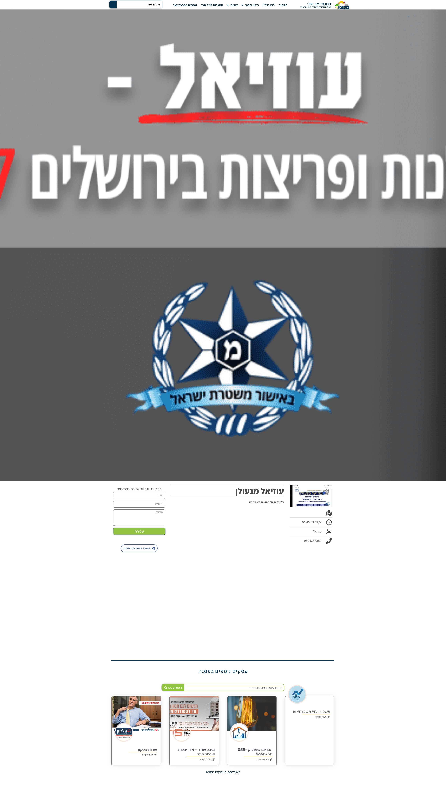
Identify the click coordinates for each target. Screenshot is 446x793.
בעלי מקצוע (321, 717)
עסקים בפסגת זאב (185, 5)
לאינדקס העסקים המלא (223, 772)
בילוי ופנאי (252, 5)
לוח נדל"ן (269, 5)
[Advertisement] (311, 599)
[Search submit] (113, 4)
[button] (139, 548)
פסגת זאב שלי (319, 3)
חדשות (282, 5)
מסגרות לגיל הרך (212, 5)
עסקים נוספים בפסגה (223, 671)
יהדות (234, 5)
